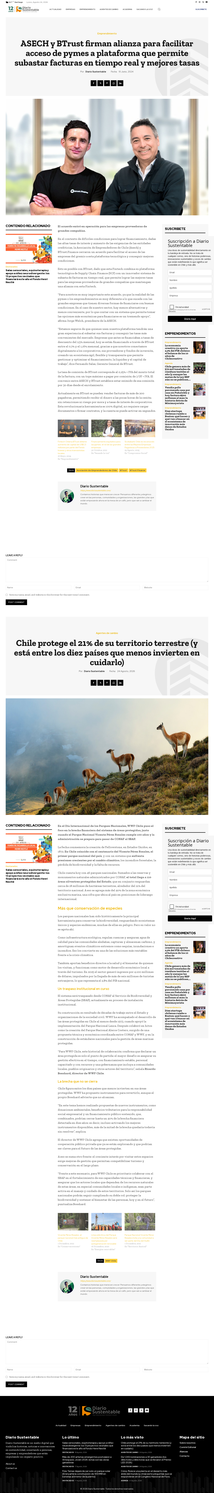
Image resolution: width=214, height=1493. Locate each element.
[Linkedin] (120, 83)
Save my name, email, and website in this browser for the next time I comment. (49, 594)
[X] (203, 2)
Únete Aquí (190, 318)
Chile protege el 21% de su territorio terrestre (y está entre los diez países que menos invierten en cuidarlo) (146, 1445)
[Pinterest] (107, 83)
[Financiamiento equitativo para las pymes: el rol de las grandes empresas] (106, 428)
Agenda (169, 363)
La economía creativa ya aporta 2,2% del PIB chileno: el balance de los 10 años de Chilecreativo (177, 352)
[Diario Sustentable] (68, 495)
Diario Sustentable (95, 71)
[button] (159, 9)
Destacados (11, 267)
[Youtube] (206, 2)
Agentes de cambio (129, 1452)
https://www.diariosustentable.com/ (95, 490)
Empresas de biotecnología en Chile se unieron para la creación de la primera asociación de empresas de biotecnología (159, 533)
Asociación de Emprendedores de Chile (97, 470)
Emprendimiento (107, 33)
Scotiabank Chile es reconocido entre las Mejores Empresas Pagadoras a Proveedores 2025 (139, 444)
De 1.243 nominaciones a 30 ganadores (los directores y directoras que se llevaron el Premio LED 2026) (146, 1459)
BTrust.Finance (137, 470)
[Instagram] (199, 2)
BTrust (123, 470)
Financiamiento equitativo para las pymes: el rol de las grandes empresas (106, 444)
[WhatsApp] (114, 83)
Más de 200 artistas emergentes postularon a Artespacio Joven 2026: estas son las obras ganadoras (87, 1459)
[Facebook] (196, 2)
